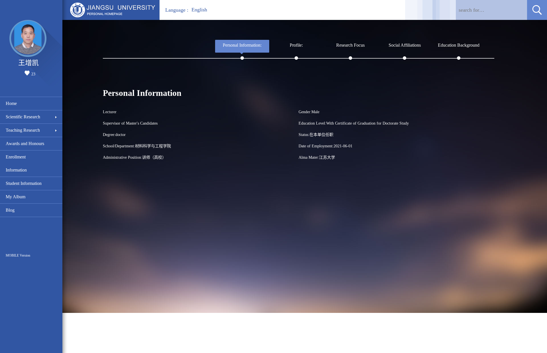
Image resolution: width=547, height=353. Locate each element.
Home (11, 103)
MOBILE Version (18, 255)
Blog (10, 210)
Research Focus (350, 45)
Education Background (458, 45)
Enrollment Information (16, 163)
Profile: (296, 45)
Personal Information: (242, 45)
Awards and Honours (25, 143)
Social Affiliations (405, 45)
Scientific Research (23, 116)
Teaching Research (23, 130)
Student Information (24, 183)
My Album (15, 196)
